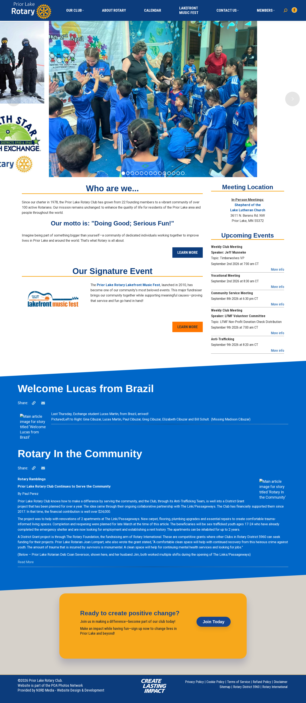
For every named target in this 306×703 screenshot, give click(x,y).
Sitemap (225, 687)
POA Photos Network (67, 685)
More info (277, 269)
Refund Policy (262, 682)
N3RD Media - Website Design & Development (70, 690)
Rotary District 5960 (246, 687)
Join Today (213, 621)
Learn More (187, 252)
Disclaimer (280, 682)
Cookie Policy (215, 682)
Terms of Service (238, 682)
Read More (26, 562)
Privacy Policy (194, 682)
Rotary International (274, 687)
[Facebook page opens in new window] (294, 10)
